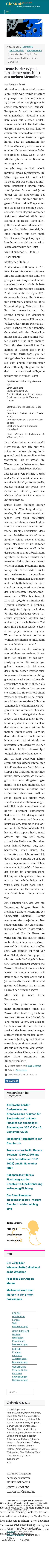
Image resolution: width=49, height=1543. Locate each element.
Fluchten (16, 1352)
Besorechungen (20, 1326)
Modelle (16, 1334)
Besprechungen (20, 1344)
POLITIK (16, 1313)
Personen (12, 1228)
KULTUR (16, 1349)
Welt (14, 1323)
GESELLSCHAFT (20, 1331)
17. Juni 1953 (12, 1081)
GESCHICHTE (19, 1366)
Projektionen (18, 1341)
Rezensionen (14, 1240)
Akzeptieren (8, 1539)
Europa (16, 1319)
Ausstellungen (19, 1358)
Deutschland (18, 1316)
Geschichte (21, 1070)
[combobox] (20, 1392)
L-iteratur (17, 1355)
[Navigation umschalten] (7, 12)
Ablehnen (25, 1539)
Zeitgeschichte (15, 1222)
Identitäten (17, 1337)
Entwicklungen (14, 1234)
